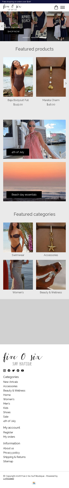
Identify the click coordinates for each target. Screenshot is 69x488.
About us (8, 448)
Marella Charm (51, 100)
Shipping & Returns (14, 457)
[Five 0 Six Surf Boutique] (12, 7)
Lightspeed (8, 478)
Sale (5, 416)
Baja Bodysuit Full (18, 100)
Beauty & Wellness (51, 292)
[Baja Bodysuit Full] (18, 77)
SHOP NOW (14, 31)
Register (8, 432)
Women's (18, 292)
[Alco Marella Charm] (51, 77)
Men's (6, 403)
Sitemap (8, 461)
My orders (9, 436)
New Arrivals (10, 381)
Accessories (51, 255)
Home (7, 394)
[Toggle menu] (62, 7)
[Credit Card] (34, 483)
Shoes (7, 412)
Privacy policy (11, 452)
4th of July (9, 421)
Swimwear (18, 255)
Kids (5, 407)
